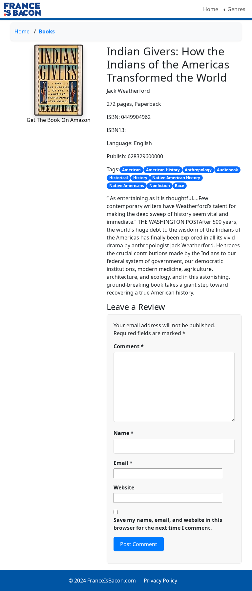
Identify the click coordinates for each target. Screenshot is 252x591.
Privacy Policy (160, 580)
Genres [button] (235, 9)
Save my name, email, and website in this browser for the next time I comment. (168, 523)
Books (47, 31)
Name (124, 433)
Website (124, 487)
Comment (129, 346)
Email (123, 463)
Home (210, 9)
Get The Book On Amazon (59, 120)
